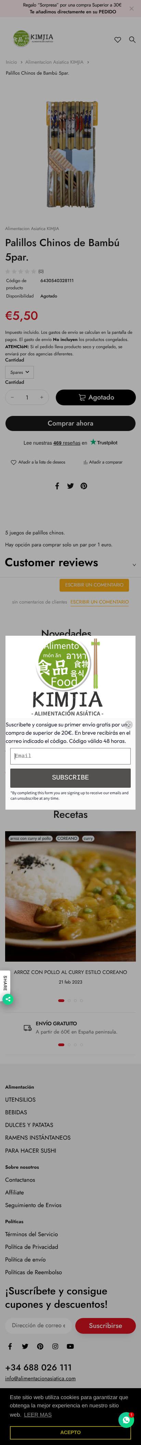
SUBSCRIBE (70, 778)
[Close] (129, 725)
